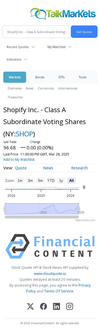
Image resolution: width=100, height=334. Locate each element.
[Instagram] (69, 307)
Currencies (46, 88)
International (68, 88)
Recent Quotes (18, 47)
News (29, 88)
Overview (14, 88)
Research (79, 167)
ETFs (61, 77)
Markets (15, 77)
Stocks (39, 77)
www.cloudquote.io (50, 273)
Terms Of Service (58, 290)
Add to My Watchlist (18, 159)
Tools (82, 77)
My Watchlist (57, 47)
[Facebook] (43, 307)
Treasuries (15, 97)
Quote (21, 167)
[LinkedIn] (56, 307)
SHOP (24, 133)
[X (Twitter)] (30, 307)
